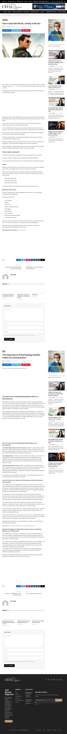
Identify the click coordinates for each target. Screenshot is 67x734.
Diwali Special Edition (44, 1)
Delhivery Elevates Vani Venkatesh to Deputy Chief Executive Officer (55, 62)
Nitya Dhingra (52, 66)
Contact (26, 1)
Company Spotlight (51, 11)
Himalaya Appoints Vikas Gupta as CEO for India (55, 86)
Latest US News (62, 11)
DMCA (30, 1)
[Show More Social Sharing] (32, 30)
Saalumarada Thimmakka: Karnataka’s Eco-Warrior (8, 295)
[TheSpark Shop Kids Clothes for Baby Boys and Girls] (23, 616)
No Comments (22, 26)
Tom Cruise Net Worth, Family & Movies (34, 593)
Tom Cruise (14, 86)
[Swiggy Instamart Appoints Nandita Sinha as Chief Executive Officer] (56, 125)
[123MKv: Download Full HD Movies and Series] (38, 616)
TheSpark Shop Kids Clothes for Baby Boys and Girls (23, 621)
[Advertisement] (23, 71)
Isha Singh (8, 26)
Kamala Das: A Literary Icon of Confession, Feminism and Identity (23, 296)
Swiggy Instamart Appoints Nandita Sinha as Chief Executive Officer (55, 133)
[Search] (64, 1)
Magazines (26, 11)
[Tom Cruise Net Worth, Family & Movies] (23, 57)
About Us (4, 1)
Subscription (20, 1)
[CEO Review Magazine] (12, 6)
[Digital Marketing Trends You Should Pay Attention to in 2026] (8, 616)
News (9, 11)
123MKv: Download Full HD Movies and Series (38, 621)
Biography (5, 19)
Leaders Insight (34, 11)
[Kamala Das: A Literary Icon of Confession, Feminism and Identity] (23, 289)
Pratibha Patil (35, 294)
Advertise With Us (12, 1)
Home (5, 11)
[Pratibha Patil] (38, 289)
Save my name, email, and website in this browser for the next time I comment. (20, 335)
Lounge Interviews (17, 11)
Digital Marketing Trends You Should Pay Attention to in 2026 (8, 622)
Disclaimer (35, 1)
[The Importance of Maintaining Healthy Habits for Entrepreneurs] (14, 368)
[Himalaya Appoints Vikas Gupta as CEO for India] (56, 80)
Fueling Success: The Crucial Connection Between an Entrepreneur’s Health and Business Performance (28, 700)
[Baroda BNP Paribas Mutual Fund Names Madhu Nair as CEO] (56, 102)
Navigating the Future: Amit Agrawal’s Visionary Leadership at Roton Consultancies (28, 693)
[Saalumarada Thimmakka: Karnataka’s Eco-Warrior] (8, 289)
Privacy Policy (56, 702)
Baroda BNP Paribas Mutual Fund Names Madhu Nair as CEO (55, 109)
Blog (42, 11)
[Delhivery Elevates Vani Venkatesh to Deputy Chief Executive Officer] (56, 54)
